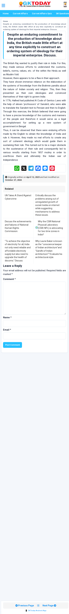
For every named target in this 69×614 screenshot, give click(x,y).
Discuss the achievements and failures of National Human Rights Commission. (18, 226)
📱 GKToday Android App (35, 611)
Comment (9, 279)
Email (7, 329)
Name (7, 317)
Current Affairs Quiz (42, 13)
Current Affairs (20, 13)
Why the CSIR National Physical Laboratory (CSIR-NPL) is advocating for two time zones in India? (50, 228)
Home (6, 13)
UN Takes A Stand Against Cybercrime (18, 197)
